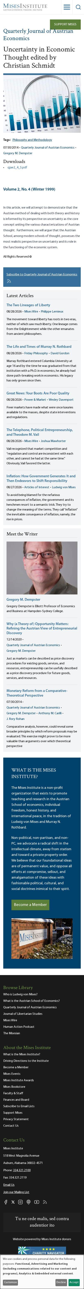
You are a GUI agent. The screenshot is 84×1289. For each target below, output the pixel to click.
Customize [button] (10, 1282)
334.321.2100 (22, 1170)
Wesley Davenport (61, 399)
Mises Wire (31, 311)
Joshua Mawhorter (53, 441)
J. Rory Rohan (15, 719)
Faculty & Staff (13, 1093)
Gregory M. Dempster (17, 153)
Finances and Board (16, 1100)
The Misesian (11, 1033)
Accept (74, 1282)
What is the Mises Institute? (21, 1054)
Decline (61, 1282)
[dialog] (42, 1272)
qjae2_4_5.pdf (17, 167)
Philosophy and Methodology (32, 140)
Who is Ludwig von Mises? (20, 994)
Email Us (8, 1185)
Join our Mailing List (16, 1192)
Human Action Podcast (18, 1027)
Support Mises (65, 24)
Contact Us (11, 1125)
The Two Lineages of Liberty (28, 305)
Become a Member (30, 905)
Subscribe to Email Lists (18, 1106)
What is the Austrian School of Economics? (31, 1001)
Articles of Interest (36, 487)
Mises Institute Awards (18, 1080)
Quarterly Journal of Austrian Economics (38, 35)
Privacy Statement (16, 1119)
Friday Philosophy (36, 353)
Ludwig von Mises (64, 487)
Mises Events (11, 1074)
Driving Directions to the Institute (26, 1061)
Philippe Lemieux (52, 311)
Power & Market (35, 399)
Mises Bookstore (14, 1087)
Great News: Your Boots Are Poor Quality (38, 393)
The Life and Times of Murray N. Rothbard (39, 347)
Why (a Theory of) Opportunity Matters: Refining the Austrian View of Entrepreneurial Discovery (42, 628)
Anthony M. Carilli (50, 713)
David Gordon (60, 353)
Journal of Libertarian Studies (22, 1014)
